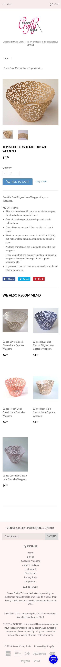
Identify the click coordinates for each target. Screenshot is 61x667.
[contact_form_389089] (53, 659)
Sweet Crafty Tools (21, 646)
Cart (56, 4)
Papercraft (30, 581)
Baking (30, 557)
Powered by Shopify (44, 646)
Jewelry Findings (30, 565)
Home (5, 58)
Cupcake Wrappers (30, 561)
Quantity (7, 167)
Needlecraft (30, 573)
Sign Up (51, 536)
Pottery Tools (30, 577)
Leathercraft (30, 569)
